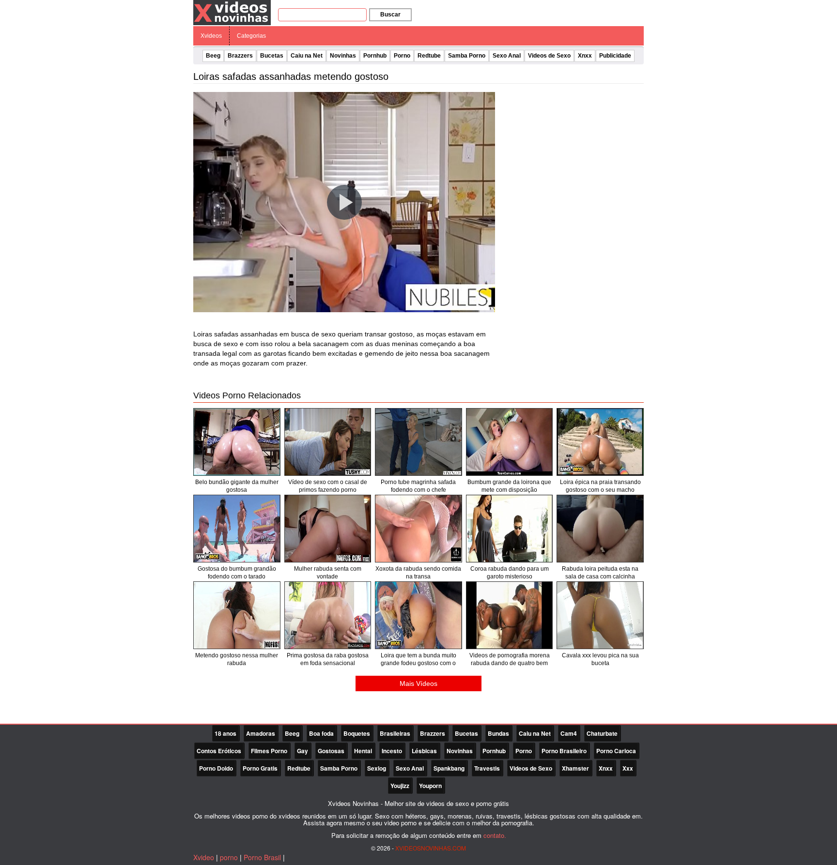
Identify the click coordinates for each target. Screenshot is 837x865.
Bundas (498, 733)
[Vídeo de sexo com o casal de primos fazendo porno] (328, 442)
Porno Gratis (260, 768)
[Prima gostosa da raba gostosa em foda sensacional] (328, 615)
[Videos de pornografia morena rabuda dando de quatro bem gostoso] (509, 615)
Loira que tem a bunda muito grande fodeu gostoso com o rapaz (418, 663)
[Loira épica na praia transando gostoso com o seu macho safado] (600, 442)
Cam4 (568, 733)
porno (229, 857)
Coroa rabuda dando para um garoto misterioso (509, 572)
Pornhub (375, 55)
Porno (402, 55)
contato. (494, 835)
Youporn (430, 785)
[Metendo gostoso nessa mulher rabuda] (237, 615)
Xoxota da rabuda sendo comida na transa (418, 572)
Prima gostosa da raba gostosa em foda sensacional (328, 659)
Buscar (390, 14)
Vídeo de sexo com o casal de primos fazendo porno (327, 486)
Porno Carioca (616, 750)
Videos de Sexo (549, 55)
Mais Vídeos (418, 683)
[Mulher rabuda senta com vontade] (328, 528)
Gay (302, 750)
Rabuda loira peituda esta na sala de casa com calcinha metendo (600, 576)
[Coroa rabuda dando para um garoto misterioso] (509, 528)
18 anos (225, 733)
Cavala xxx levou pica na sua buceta (600, 659)
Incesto (392, 750)
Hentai (363, 750)
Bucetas (271, 55)
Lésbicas (424, 750)
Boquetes (356, 733)
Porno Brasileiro (564, 750)
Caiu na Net (307, 55)
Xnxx (585, 55)
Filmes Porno (269, 750)
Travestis (487, 768)
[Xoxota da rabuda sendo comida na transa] (418, 528)
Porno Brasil (262, 857)
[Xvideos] (232, 12)
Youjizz (399, 785)
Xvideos (211, 35)
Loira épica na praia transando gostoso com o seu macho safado (600, 490)
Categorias (251, 35)
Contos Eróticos (219, 750)
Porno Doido (216, 768)
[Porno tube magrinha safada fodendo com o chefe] (418, 442)
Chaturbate (602, 733)
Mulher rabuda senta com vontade (327, 572)
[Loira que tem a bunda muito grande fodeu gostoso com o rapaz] (418, 615)
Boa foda (321, 733)
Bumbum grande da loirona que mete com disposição (509, 486)
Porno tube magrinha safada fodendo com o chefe (418, 486)
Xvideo (203, 857)
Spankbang (449, 768)
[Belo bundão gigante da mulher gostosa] (237, 442)
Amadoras (260, 733)
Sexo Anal (507, 55)
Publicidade (615, 55)
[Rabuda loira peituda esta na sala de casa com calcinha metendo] (600, 528)
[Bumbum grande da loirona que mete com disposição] (509, 442)
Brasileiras (395, 733)
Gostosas (331, 750)
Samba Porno (466, 55)
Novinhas (343, 55)
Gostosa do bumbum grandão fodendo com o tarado (237, 572)
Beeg (213, 55)
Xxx (627, 768)
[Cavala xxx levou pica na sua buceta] (600, 615)
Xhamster (575, 768)
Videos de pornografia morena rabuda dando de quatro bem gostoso (509, 663)
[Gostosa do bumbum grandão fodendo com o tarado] (237, 528)
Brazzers (240, 55)
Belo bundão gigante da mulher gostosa (237, 486)
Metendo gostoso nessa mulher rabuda (236, 659)
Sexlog (376, 768)
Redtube (429, 55)
